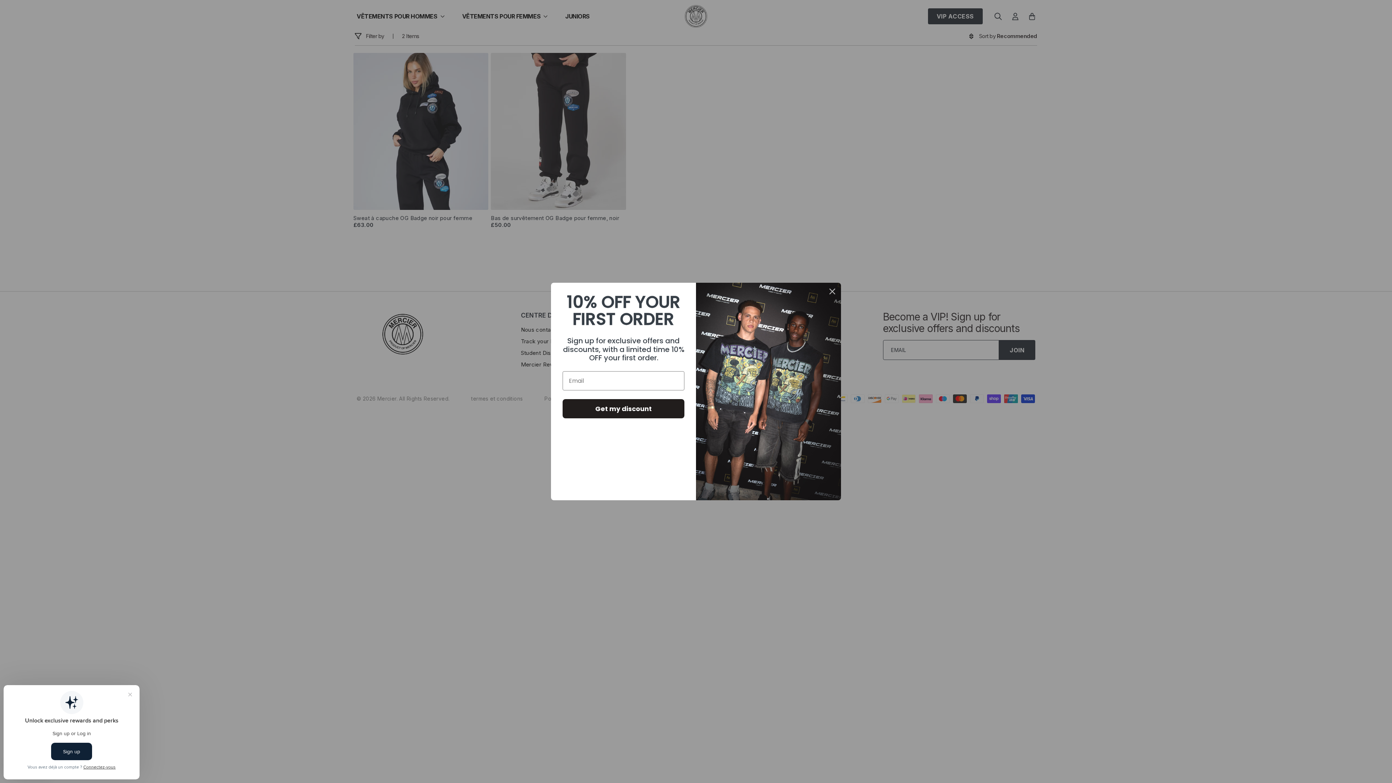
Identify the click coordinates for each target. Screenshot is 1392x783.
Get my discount (623, 408)
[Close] (832, 291)
